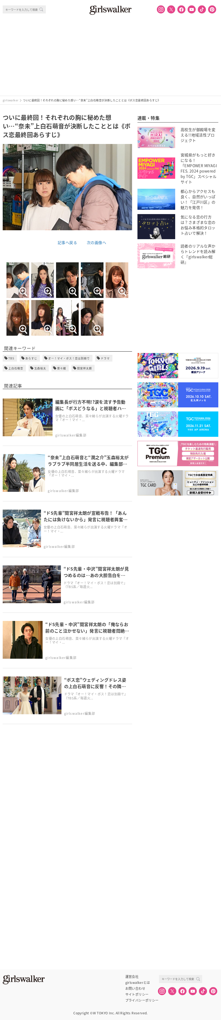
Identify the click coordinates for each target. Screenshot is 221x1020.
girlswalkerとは (137, 982)
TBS (11, 358)
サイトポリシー (137, 994)
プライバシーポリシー (142, 1000)
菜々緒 (61, 368)
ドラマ (105, 358)
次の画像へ (96, 242)
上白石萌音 (15, 368)
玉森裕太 (40, 368)
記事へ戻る (67, 242)
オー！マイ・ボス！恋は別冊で (69, 358)
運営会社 (132, 976)
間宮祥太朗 (84, 368)
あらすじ (31, 358)
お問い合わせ (135, 988)
